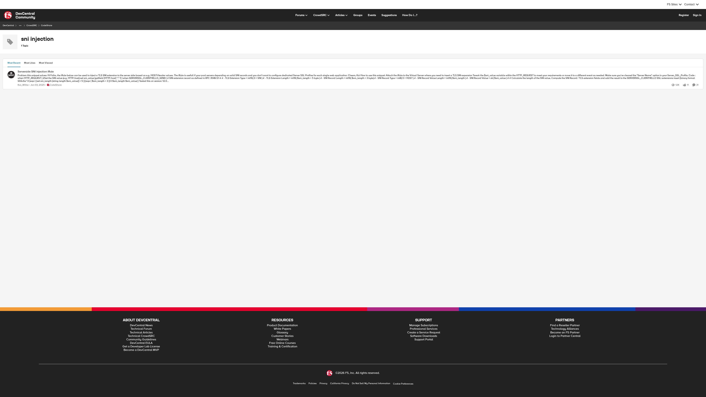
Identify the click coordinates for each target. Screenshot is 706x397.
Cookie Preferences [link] (403, 383)
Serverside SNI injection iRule (36, 71)
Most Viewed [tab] (46, 62)
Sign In (697, 15)
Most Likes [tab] (29, 62)
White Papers (282, 329)
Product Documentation (282, 325)
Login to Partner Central (564, 336)
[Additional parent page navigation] (20, 25)
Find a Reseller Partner (565, 325)
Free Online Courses (282, 343)
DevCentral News (141, 325)
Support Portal (423, 339)
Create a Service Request (423, 332)
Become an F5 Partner (565, 332)
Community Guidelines (141, 339)
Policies (313, 383)
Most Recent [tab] (14, 62)
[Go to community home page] (19, 15)
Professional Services (423, 329)
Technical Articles (141, 332)
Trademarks (299, 383)
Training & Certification (282, 346)
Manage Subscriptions (423, 325)
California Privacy (339, 383)
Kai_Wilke (23, 85)
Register (684, 15)
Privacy (323, 383)
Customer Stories (282, 336)
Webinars (282, 339)
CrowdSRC (31, 25)
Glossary (282, 332)
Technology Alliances (565, 329)
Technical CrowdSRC (141, 336)
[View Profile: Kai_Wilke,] (11, 74)
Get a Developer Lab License (141, 346)
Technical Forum (141, 329)
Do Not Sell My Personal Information (371, 383)
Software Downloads (423, 336)
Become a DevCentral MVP (141, 350)
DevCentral (8, 25)
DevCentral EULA (141, 343)
